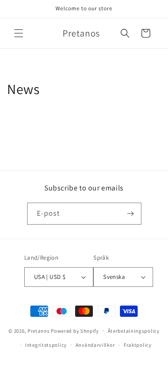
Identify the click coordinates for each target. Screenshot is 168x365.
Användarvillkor (95, 345)
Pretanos (39, 330)
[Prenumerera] (130, 214)
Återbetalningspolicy (134, 331)
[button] (18, 33)
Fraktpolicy (138, 345)
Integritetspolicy (46, 345)
